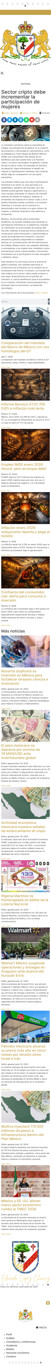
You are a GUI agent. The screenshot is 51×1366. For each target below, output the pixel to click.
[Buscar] (49, 302)
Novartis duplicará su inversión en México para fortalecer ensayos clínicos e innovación (24, 677)
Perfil (9, 1334)
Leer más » (6, 367)
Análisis (10, 1338)
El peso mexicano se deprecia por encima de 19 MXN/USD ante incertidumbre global (20, 751)
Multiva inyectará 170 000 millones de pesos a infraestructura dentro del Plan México (22, 1132)
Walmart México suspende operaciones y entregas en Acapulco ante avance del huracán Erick (23, 969)
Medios (10, 1349)
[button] (2, 73)
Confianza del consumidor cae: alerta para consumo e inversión (23, 596)
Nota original (42, 293)
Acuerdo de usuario (29, 1294)
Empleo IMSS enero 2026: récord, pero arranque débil (23, 466)
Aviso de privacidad (9, 1294)
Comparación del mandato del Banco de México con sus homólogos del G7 (25, 347)
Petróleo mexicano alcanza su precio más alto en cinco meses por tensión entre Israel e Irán (23, 1052)
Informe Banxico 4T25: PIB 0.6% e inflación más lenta (23, 406)
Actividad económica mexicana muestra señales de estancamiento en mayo (23, 827)
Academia (11, 1345)
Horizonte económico (17, 1352)
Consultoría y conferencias (21, 1341)
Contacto (11, 1356)
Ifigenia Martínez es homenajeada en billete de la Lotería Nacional (24, 900)
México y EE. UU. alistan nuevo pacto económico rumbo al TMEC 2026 (21, 1205)
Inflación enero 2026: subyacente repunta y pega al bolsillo (25, 532)
